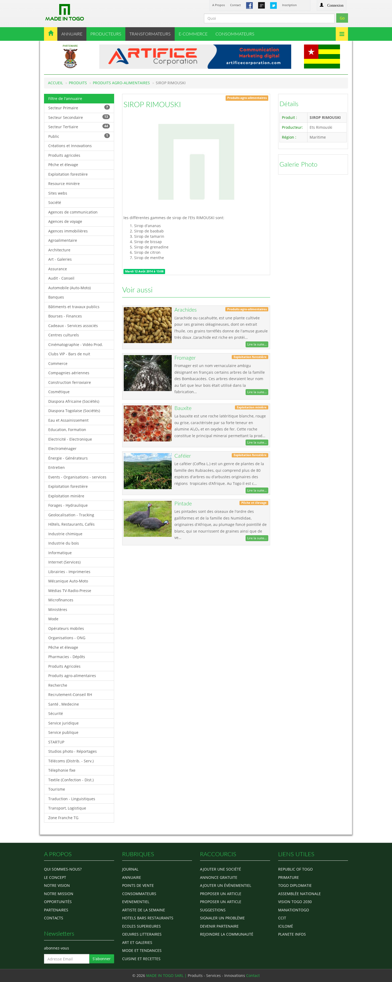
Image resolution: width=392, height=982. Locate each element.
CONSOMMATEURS (234, 34)
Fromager (185, 358)
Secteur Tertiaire (78, 126)
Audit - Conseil (61, 278)
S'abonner (102, 958)
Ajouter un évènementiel (225, 885)
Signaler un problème (222, 917)
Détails (288, 104)
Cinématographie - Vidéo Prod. (75, 344)
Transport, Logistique (67, 808)
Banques (56, 297)
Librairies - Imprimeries (69, 571)
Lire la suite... (257, 344)
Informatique (60, 552)
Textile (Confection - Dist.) (71, 779)
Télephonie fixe (61, 770)
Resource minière (64, 183)
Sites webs (57, 193)
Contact (235, 5)
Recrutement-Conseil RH (70, 694)
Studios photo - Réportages (72, 751)
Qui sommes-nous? (63, 869)
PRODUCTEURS (105, 34)
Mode (53, 618)
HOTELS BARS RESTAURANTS (147, 917)
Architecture (59, 249)
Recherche (57, 685)
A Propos (218, 5)
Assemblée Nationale (299, 893)
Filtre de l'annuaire (65, 98)
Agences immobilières (68, 231)
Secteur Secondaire (78, 117)
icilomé (285, 926)
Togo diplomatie (295, 885)
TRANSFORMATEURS (150, 34)
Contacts (53, 917)
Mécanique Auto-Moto (68, 580)
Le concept (55, 877)
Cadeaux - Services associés (73, 325)
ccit (282, 917)
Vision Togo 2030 (295, 901)
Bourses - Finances (65, 316)
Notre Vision (57, 885)
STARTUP (56, 741)
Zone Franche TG (63, 817)
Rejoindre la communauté (226, 934)
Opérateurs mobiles (66, 628)
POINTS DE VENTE (138, 885)
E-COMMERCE (193, 34)
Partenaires (56, 909)
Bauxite (182, 408)
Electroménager (62, 448)
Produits (78, 82)
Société (54, 202)
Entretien (56, 467)
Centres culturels (63, 334)
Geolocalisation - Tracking (71, 514)
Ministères (57, 609)
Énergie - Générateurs (68, 458)
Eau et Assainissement (68, 420)
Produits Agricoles (64, 666)
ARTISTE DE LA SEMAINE (143, 909)
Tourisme (56, 789)
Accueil (55, 82)
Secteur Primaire (78, 107)
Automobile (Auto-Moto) (69, 287)
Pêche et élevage (63, 164)
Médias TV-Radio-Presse (69, 590)
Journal (130, 869)
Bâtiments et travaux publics (73, 306)
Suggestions (213, 909)
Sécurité (55, 713)
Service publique (63, 732)
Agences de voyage (65, 221)
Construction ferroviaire (69, 382)
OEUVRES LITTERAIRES (142, 934)
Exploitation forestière (68, 174)
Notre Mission (58, 893)
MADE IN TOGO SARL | (167, 975)
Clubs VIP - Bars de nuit (69, 353)
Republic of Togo (295, 869)
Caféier (182, 456)
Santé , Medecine (63, 704)
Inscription (289, 5)
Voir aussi (137, 290)
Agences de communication (73, 212)
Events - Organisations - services (77, 477)
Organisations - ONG (66, 637)
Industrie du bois (63, 543)
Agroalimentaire (62, 240)
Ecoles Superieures (141, 926)
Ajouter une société (220, 869)
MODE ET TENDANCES (142, 950)
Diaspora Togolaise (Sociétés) (74, 410)
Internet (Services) (64, 562)
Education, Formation (67, 429)
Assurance (57, 268)
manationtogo (293, 909)
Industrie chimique (65, 533)
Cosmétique (59, 391)
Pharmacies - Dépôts (66, 656)
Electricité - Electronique (70, 439)
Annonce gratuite (218, 877)
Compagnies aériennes (68, 372)
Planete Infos (292, 934)
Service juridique (63, 723)
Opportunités (58, 901)
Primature (288, 877)
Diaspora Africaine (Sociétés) (73, 401)
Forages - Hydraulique (68, 505)
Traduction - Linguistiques (71, 798)
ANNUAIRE (71, 34)
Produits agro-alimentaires (121, 82)
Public (78, 136)
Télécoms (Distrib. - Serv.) (71, 760)
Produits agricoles (64, 155)
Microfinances (60, 599)
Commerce (57, 363)
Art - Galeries (60, 259)
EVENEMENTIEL (135, 901)
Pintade (183, 503)
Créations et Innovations (70, 145)
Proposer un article (220, 893)
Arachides (185, 310)
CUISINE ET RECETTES (141, 958)
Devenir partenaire (219, 926)
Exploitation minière (66, 495)
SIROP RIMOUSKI (152, 104)
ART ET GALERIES (137, 942)
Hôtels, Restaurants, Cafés (71, 524)
